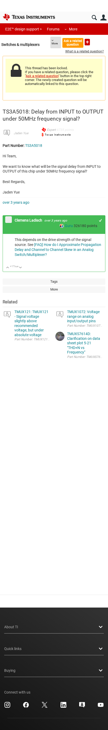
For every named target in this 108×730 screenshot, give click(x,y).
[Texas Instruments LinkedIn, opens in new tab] (63, 707)
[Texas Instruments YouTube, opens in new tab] (101, 707)
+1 (100, 220)
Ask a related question (73, 42)
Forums (53, 29)
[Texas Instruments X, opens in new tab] (44, 707)
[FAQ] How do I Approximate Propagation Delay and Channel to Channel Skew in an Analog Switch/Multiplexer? (58, 250)
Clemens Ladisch (29, 220)
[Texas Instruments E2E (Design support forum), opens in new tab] (82, 707)
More (73, 29)
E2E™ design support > (23, 29)
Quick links (12, 649)
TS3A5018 (33, 145)
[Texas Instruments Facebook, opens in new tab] (26, 707)
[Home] (29, 17)
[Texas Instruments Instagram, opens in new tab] (7, 707)
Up (8, 268)
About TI (11, 627)
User (103, 17)
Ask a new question (87, 42)
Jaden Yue (21, 133)
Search (94, 17)
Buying (9, 670)
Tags (54, 281)
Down (20, 268)
